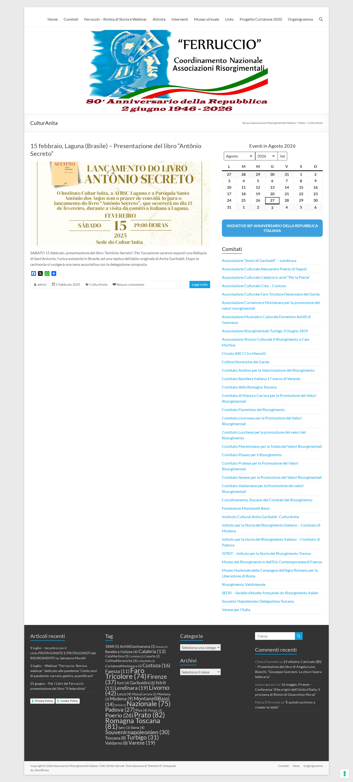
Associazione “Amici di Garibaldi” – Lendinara (259, 260)
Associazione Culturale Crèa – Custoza (254, 285)
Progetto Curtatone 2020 (261, 19)
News (296, 766)
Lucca (124, 694)
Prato (149, 714)
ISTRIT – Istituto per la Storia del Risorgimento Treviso (266, 553)
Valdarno (116, 743)
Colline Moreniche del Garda (245, 361)
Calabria (152, 651)
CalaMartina (116, 656)
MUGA (120, 705)
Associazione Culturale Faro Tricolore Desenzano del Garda (271, 294)
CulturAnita (98, 284)
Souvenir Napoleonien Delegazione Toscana (258, 601)
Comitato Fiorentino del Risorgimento (253, 409)
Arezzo (161, 646)
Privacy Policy (44, 701)
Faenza (117, 671)
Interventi (179, 19)
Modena (121, 698)
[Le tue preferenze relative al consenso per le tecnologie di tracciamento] (344, 773)
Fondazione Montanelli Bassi (245, 508)
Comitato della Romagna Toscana (249, 387)
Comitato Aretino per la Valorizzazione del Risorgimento (268, 370)
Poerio (119, 715)
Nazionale (149, 703)
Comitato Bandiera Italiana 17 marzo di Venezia (261, 378)
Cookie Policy (69, 701)
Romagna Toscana (132, 723)
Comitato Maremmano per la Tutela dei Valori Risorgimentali (272, 446)
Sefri (124, 728)
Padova (120, 709)
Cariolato (136, 656)
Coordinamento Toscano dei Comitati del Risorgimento (267, 499)
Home (53, 19)
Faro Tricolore (125, 673)
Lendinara (131, 688)
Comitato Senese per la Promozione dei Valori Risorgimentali (272, 477)
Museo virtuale (206, 19)
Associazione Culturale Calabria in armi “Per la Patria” (266, 277)
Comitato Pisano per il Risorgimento (252, 454)
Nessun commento (130, 284)
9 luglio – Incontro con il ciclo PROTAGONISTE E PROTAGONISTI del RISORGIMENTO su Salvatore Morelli (63, 653)
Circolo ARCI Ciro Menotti (244, 353)
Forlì (123, 683)
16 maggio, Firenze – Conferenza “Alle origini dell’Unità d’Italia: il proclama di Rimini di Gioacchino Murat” (287, 689)
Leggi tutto (200, 284)
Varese (141, 742)
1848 (112, 646)
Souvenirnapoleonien (137, 731)
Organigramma (300, 19)
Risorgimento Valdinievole (243, 584)
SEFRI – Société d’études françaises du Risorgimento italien (270, 592)
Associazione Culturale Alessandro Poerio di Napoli (264, 269)
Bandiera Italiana (121, 651)
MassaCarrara (144, 694)
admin (42, 284)
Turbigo (143, 737)
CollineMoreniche (121, 661)
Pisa (141, 710)
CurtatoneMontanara (123, 666)
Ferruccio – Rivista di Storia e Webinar (115, 19)
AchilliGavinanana (137, 646)
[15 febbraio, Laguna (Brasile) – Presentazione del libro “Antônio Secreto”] (120, 164)
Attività (159, 19)
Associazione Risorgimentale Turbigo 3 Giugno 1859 (265, 330)
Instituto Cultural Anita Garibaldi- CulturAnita (260, 516)
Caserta (152, 656)
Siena (138, 727)
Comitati (71, 19)
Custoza (156, 665)
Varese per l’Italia (236, 609)
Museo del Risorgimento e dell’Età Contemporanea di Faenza (272, 561)
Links (229, 19)
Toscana (115, 737)
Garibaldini (142, 682)
